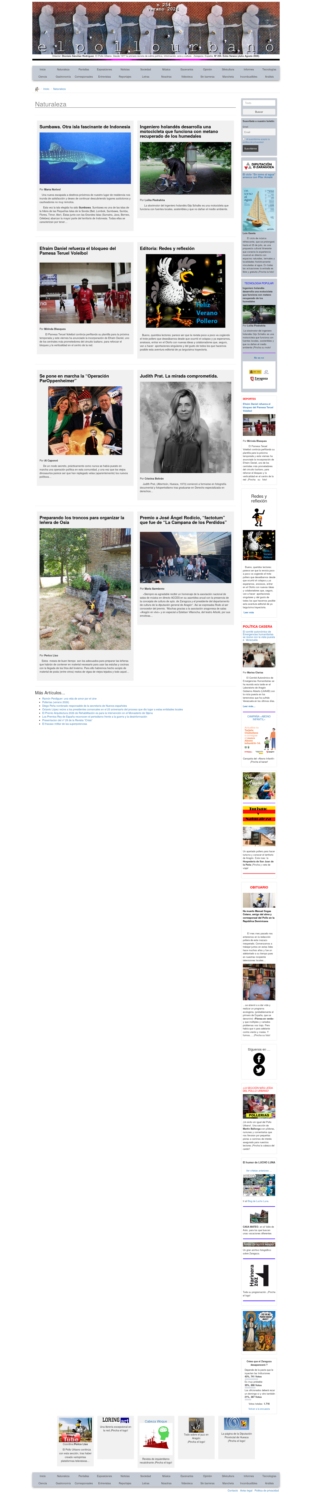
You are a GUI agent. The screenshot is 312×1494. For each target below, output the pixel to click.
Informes (249, 69)
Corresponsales (84, 76)
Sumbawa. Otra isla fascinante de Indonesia (85, 126)
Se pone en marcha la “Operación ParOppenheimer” (74, 378)
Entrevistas (104, 76)
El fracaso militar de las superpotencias (64, 724)
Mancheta (228, 76)
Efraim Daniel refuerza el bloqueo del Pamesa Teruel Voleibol (78, 250)
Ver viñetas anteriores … (259, 1170)
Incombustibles (248, 76)
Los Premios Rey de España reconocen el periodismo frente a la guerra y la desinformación (94, 716)
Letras (145, 76)
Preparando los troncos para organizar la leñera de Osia (82, 519)
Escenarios (187, 69)
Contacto (233, 1490)
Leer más (248, 612)
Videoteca (187, 76)
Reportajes (125, 76)
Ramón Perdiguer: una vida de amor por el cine (69, 698)
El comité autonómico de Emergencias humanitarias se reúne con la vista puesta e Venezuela (259, 636)
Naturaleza (63, 69)
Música (166, 69)
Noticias (125, 69)
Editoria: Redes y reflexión (167, 248)
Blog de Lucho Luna (258, 1201)
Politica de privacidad (267, 1490)
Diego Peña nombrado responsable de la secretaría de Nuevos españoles (84, 705)
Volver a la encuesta (259, 1408)
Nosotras (166, 76)
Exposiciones (104, 69)
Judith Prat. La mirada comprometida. (179, 376)
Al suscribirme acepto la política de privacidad (256, 140)
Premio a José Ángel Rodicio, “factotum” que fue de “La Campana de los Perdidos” (183, 519)
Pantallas (84, 69)
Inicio (43, 69)
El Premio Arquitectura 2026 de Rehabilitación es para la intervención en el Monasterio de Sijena (97, 713)
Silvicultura (228, 69)
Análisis (269, 76)
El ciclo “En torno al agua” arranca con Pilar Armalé (259, 176)
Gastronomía (63, 76)
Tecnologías (269, 69)
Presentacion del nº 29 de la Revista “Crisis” (67, 720)
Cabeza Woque (156, 1421)
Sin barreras (207, 76)
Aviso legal (246, 1490)
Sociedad (145, 69)
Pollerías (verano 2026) (55, 702)
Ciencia (42, 76)
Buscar (259, 112)
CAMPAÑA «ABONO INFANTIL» (259, 718)
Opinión (207, 69)
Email (245, 126)
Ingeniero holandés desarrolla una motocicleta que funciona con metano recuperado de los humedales (179, 131)
